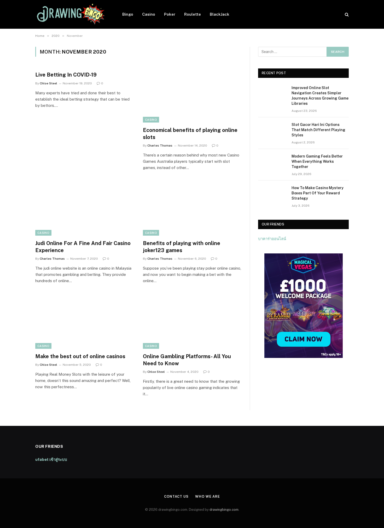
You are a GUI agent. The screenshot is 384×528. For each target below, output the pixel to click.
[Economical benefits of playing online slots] (192, 95)
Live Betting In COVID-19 (66, 75)
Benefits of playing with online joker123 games (181, 246)
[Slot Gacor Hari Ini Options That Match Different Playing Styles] (272, 131)
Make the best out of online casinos (80, 356)
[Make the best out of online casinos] (84, 321)
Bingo (127, 14)
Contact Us (176, 496)
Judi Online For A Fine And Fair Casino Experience (83, 246)
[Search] (346, 14)
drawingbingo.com (224, 510)
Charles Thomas (159, 145)
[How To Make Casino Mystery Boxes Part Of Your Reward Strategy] (272, 195)
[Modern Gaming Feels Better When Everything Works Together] (272, 163)
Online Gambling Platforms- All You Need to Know (187, 360)
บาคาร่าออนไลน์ (272, 238)
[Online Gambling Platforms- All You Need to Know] (192, 321)
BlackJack (219, 14)
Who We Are (207, 496)
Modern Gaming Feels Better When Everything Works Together (317, 161)
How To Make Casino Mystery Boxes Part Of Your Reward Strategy (318, 193)
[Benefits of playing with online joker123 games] (192, 208)
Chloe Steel (48, 83)
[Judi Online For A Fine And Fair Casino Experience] (84, 208)
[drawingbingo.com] (72, 14)
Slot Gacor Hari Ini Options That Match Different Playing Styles (318, 130)
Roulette (192, 14)
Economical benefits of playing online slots (190, 133)
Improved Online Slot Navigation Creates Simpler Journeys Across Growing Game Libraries (320, 96)
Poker (169, 14)
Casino (148, 14)
